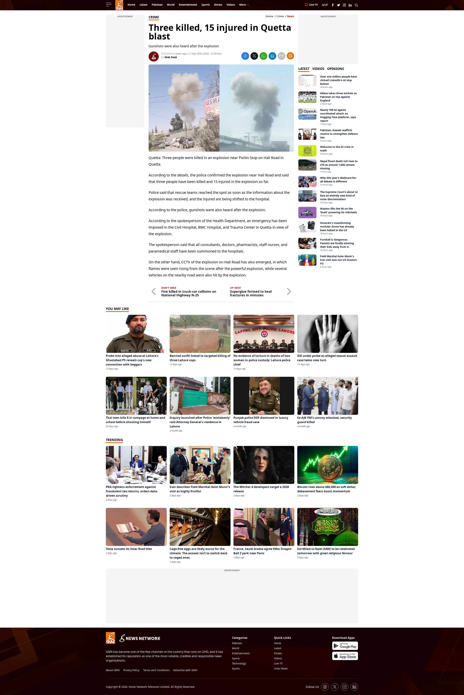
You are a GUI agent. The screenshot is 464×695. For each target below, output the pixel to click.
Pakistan (237, 643)
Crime (280, 16)
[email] (281, 56)
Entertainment (241, 653)
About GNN (113, 670)
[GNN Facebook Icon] (332, 5)
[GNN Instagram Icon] (344, 5)
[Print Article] (290, 55)
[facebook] (245, 56)
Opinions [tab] (335, 68)
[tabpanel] (328, 171)
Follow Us (312, 687)
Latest (277, 648)
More (242, 4)
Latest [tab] (303, 68)
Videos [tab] (318, 68)
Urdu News (281, 668)
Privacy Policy (131, 670)
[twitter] (254, 56)
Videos (278, 658)
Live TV (278, 663)
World (235, 648)
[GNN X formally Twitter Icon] (338, 5)
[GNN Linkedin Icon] (350, 5)
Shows (278, 653)
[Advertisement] (125, 73)
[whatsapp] (263, 56)
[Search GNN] (356, 5)
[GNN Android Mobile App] (345, 645)
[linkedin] (272, 56)
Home (269, 16)
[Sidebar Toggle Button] (109, 4)
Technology (239, 663)
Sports (236, 658)
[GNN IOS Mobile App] (345, 656)
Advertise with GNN (185, 670)
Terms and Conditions (156, 670)
